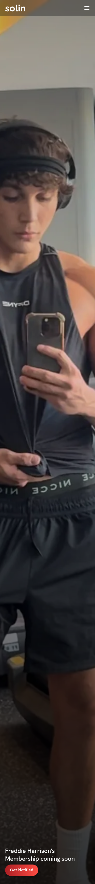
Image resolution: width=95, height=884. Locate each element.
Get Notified (21, 870)
